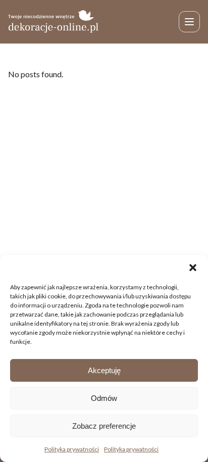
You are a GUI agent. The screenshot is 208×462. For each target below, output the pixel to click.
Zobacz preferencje (104, 426)
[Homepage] (53, 21)
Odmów (104, 398)
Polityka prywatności (71, 449)
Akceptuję (104, 370)
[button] (193, 268)
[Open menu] (189, 21)
